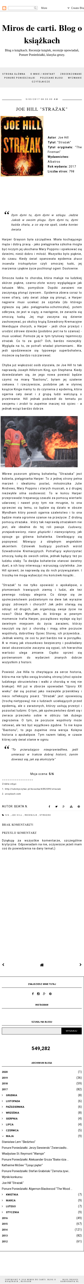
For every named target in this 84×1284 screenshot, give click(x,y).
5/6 (7, 815)
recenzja (31, 815)
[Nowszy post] (3, 964)
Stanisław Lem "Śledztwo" (18, 1141)
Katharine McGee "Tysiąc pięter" (22, 1165)
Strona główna (13, 74)
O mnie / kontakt (42, 74)
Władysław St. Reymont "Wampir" (23, 1153)
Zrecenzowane (71, 74)
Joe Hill (17, 815)
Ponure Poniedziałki (19, 78)
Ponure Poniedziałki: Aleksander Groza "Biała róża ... (35, 1159)
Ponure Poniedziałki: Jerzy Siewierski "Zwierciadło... (35, 1147)
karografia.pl (70, 1281)
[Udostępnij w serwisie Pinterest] (79, 807)
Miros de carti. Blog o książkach (42, 33)
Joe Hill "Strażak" (13, 1182)
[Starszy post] (81, 964)
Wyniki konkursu (12, 1177)
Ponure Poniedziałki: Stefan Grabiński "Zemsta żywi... (36, 1171)
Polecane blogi (51, 78)
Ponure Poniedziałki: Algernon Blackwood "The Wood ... (37, 1188)
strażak (45, 815)
